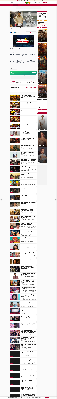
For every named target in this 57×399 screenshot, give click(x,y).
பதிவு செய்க (42, 109)
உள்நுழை (46, 2)
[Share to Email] (15, 32)
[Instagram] (38, 2)
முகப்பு (10, 10)
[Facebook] (34, 2)
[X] (35, 2)
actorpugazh (15, 69)
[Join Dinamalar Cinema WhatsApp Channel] (39, 2)
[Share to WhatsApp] (12, 32)
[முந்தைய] (1, 199)
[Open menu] (48, 2)
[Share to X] (11, 32)
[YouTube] (36, 2)
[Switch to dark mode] (41, 2)
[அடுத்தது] (55, 199)
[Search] (42, 2)
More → (46, 11)
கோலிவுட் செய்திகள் (14, 10)
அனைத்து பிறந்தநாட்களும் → (42, 25)
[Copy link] (18, 32)
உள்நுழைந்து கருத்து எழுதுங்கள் (31, 87)
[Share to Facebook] (10, 32)
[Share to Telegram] (14, 32)
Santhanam (11, 69)
